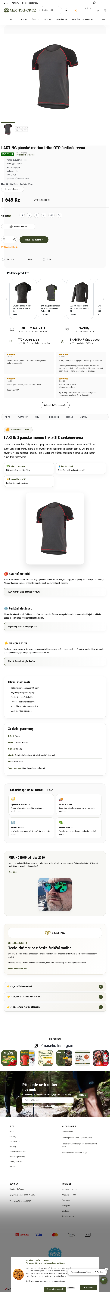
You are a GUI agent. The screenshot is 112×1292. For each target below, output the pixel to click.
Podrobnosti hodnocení (26, 155)
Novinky (13, 1166)
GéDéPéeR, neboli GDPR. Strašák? (23, 1195)
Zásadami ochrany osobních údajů (60, 1106)
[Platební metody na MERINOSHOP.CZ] (22, 1234)
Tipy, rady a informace (18, 1151)
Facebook (66, 1200)
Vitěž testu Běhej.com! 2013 (20, 1201)
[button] (6, 299)
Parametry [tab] (23, 417)
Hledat (68, 10)
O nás (6, 3)
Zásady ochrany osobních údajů (74, 1153)
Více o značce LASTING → (19, 969)
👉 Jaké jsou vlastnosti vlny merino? (54, 996)
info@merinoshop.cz (70, 1189)
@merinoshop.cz (68, 1216)
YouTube (65, 1211)
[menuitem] (10, 19)
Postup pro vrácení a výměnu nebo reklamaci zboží (79, 1145)
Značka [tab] (84, 417)
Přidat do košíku (33, 239)
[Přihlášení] (98, 11)
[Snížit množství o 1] (4, 240)
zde (63, 1281)
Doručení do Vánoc (17, 1189)
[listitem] (23, 299)
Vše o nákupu (15, 1141)
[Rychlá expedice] (78, 804)
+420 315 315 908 (69, 1195)
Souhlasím (90, 1287)
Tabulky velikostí (16, 1161)
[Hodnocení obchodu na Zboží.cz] (10, 1289)
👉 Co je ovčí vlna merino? (54, 986)
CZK (87, 8)
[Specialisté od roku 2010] (31, 804)
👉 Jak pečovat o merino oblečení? (54, 1007)
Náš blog (13, 1146)
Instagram (66, 1206)
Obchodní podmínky (17, 1156)
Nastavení (71, 1287)
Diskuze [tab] (69, 417)
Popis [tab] (8, 417)
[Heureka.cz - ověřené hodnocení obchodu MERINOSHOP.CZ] (55, 1255)
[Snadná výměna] (31, 828)
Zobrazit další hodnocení (54, 405)
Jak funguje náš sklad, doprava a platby (77, 1138)
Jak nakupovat (67, 1132)
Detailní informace (12, 189)
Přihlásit (82, 1095)
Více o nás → (14, 872)
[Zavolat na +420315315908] (97, 3)
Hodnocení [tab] (54, 417)
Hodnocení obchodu (30, 3)
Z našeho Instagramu (59, 1045)
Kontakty (15, 3)
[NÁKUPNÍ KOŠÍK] (104, 10)
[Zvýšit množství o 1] (14, 240)
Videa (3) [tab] (38, 417)
